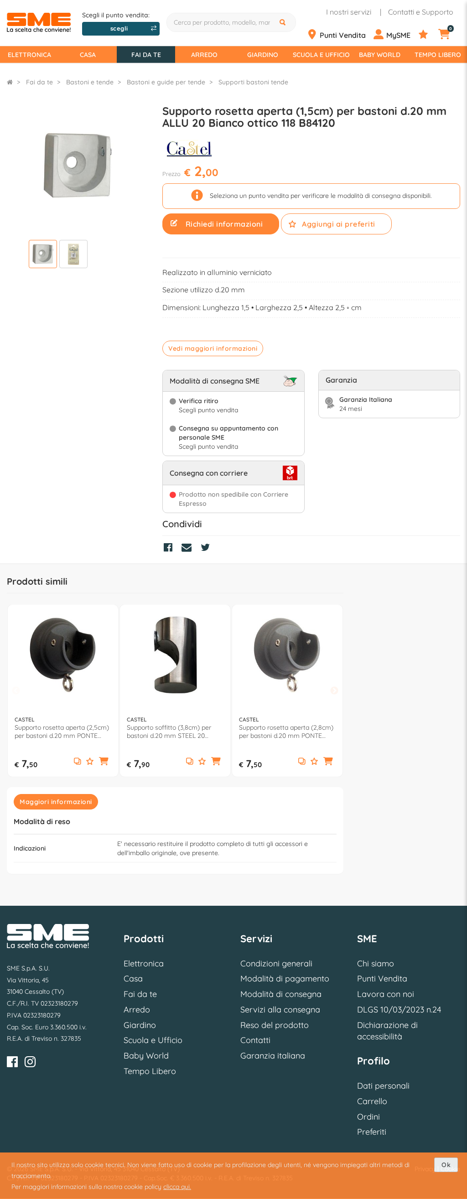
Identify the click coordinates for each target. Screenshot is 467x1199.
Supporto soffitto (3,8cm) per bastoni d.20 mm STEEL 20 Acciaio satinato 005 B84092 (169, 731)
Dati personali (383, 1085)
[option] (63, 691)
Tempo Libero (438, 55)
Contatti (255, 1040)
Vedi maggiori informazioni (212, 348)
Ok (446, 1165)
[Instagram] (30, 1063)
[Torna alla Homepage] (10, 82)
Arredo (204, 55)
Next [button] (334, 691)
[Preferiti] (427, 34)
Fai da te (146, 55)
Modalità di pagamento (284, 978)
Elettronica (29, 55)
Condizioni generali (276, 963)
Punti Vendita (382, 978)
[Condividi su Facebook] (170, 549)
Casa (88, 55)
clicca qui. (177, 1187)
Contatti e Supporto (420, 11)
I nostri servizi (348, 11)
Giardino (262, 55)
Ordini (368, 1116)
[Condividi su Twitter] (207, 549)
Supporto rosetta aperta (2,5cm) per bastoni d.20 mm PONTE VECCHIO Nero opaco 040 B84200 (62, 731)
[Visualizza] (42, 255)
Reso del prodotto (274, 1025)
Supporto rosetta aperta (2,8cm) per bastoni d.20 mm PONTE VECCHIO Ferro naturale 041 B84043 (286, 731)
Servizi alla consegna (280, 1009)
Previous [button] (16, 691)
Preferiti (371, 1131)
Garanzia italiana (272, 1055)
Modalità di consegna (281, 994)
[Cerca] (283, 22)
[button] (104, 762)
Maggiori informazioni (56, 802)
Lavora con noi (385, 994)
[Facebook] (12, 1063)
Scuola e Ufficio (321, 55)
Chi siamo (375, 963)
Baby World (379, 55)
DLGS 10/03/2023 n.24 (399, 1009)
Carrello (372, 1101)
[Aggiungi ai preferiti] (90, 762)
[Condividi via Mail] (189, 549)
